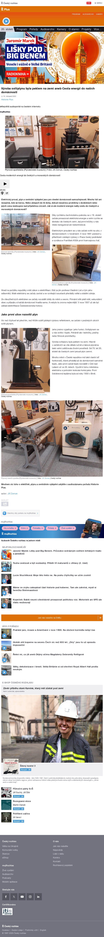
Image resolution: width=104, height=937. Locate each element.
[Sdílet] (7, 193)
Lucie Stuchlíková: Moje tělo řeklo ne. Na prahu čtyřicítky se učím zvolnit (52, 575)
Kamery (99, 14)
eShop (5, 857)
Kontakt (56, 861)
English (43, 930)
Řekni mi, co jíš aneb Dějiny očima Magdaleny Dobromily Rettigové (48, 654)
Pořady (34, 29)
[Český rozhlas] (9, 3)
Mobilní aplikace (9, 882)
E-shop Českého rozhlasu (17, 682)
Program (76, 14)
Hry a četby (9, 528)
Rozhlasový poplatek (63, 865)
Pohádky (37, 528)
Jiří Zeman (58, 170)
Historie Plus (7, 99)
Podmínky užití (31, 930)
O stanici (74, 29)
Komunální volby (10, 850)
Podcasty (6, 878)
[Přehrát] (5, 184)
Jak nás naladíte (60, 846)
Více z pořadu (10, 626)
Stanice (5, 854)
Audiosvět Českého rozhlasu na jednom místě (20, 541)
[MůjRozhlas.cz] (5, 112)
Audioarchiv (88, 14)
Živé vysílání (66, 528)
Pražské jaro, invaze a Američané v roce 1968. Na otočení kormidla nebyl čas (54, 630)
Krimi (23, 528)
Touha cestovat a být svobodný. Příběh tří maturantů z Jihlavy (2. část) (50, 563)
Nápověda (58, 850)
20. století (7, 29)
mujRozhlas (7, 522)
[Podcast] (2, 193)
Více (97, 29)
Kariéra (56, 857)
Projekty (86, 29)
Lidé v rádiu (58, 854)
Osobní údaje (17, 930)
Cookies (5, 930)
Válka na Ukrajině (10, 846)
